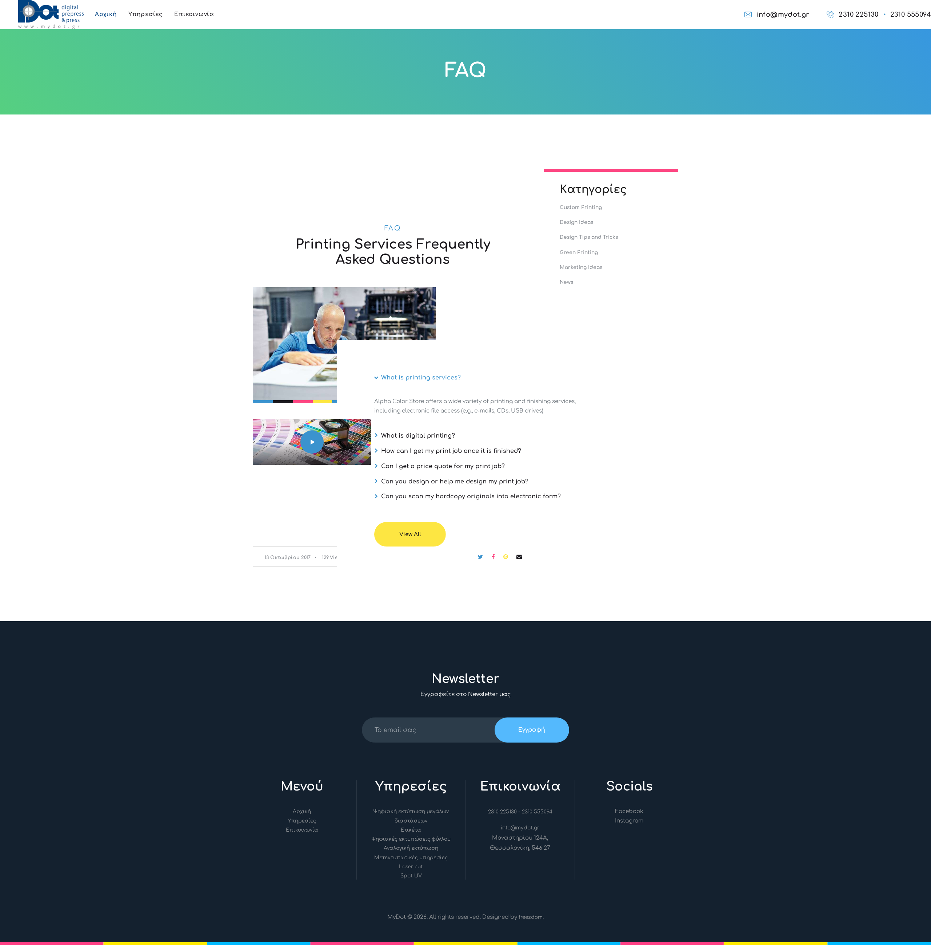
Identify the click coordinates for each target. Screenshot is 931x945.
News (566, 282)
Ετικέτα (411, 830)
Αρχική (302, 811)
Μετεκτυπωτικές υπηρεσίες (411, 857)
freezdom (531, 917)
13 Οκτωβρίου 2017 (287, 557)
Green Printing (579, 252)
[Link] (51, 5)
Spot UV (411, 875)
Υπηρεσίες (302, 821)
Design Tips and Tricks (589, 237)
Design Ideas (576, 222)
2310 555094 (537, 812)
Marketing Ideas (581, 267)
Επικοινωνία (302, 830)
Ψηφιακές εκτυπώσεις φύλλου (411, 839)
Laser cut (411, 866)
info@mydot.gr (520, 828)
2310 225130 (502, 812)
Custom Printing (581, 207)
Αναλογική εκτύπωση (411, 848)
